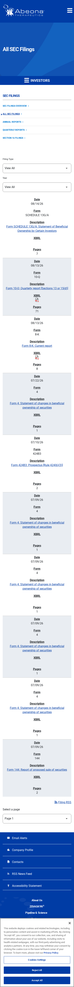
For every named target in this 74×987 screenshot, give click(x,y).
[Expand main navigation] (69, 10)
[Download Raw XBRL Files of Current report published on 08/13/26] (37, 357)
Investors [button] (40, 80)
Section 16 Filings (13, 138)
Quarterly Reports (14, 130)
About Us (37, 900)
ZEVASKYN (37, 906)
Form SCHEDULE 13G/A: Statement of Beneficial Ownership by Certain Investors (37, 229)
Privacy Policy (51, 952)
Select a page (11, 809)
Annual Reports (12, 122)
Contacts (15, 862)
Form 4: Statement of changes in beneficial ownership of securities (37, 405)
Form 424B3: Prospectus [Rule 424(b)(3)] (37, 465)
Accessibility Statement (24, 885)
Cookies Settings (37, 960)
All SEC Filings (11, 114)
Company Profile (20, 850)
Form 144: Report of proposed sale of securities (37, 769)
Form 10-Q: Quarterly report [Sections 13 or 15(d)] (37, 288)
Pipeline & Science (36, 912)
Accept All (37, 980)
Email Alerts (17, 838)
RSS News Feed (19, 874)
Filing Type (8, 159)
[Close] (70, 923)
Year (5, 178)
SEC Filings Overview (15, 106)
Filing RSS (62, 802)
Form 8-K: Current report (37, 346)
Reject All (37, 970)
